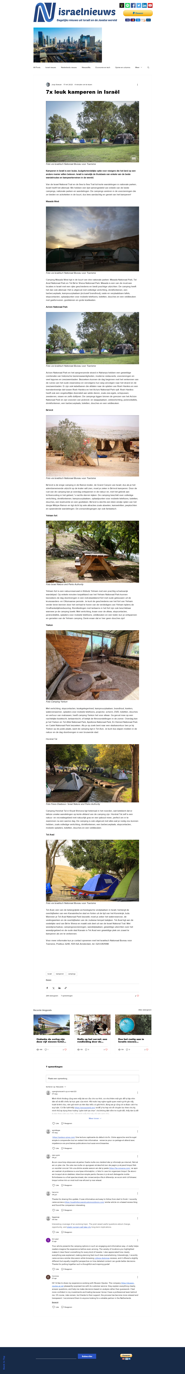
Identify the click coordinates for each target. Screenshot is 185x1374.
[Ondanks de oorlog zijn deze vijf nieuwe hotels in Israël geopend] (51, 1025)
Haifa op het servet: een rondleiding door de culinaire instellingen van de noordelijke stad (92, 1040)
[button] (148, 67)
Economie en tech (103, 67)
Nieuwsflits (86, 67)
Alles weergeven (145, 1010)
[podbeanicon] (121, 5)
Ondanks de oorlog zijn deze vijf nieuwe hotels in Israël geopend (50, 1040)
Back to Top (4, 1363)
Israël (50, 974)
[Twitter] (138, 5)
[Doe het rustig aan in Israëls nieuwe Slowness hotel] (133, 1025)
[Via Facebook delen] (47, 988)
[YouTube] (150, 5)
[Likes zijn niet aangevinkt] (53, 1123)
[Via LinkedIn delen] (59, 988)
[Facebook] (133, 5)
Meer (137, 67)
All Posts (36, 67)
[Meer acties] (137, 84)
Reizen (48, 980)
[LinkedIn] (144, 5)
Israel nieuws (50, 67)
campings (72, 974)
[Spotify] (127, 5)
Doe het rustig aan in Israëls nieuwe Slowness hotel (131, 1040)
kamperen (60, 974)
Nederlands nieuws (69, 67)
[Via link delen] (65, 988)
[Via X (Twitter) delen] (53, 988)
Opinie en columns (122, 67)
